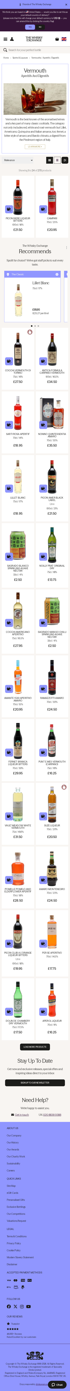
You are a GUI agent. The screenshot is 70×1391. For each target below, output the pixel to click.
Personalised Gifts (16, 1199)
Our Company (14, 1135)
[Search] (6, 50)
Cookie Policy (14, 1250)
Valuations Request (16, 1220)
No (40, 27)
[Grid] (49, 160)
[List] (57, 160)
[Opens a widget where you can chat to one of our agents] (57, 1385)
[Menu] (5, 39)
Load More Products (35, 1047)
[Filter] (65, 160)
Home (6, 57)
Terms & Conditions (16, 1236)
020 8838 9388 (52, 1114)
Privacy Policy (14, 1243)
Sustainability (13, 1163)
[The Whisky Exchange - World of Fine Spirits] (34, 39)
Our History (13, 1142)
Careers (11, 1170)
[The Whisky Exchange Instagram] (22, 1306)
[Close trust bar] (66, 4)
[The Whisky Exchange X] (15, 1306)
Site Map (11, 1185)
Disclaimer (12, 1264)
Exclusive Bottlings (16, 1206)
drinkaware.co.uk (43, 1384)
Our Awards (13, 1149)
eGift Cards (12, 1192)
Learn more (34, 146)
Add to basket (9, 209)
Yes (30, 27)
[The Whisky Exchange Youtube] (28, 1306)
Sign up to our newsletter (35, 1082)
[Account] (12, 39)
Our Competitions (16, 1213)
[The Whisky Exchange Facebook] (9, 1306)
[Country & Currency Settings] (64, 39)
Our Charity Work (16, 1156)
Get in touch (22, 1114)
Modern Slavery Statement (20, 1257)
